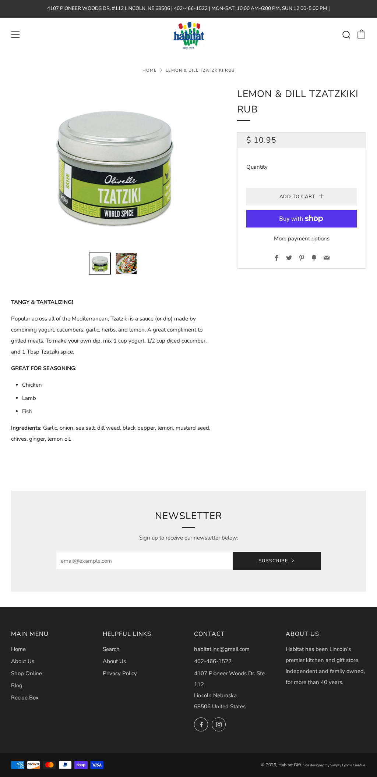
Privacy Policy (120, 673)
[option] (113, 165)
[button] (100, 264)
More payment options (302, 238)
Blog (16, 685)
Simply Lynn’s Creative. (348, 765)
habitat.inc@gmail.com (222, 649)
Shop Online (26, 673)
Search (111, 649)
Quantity (257, 167)
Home (149, 70)
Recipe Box (25, 697)
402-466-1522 (213, 661)
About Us (22, 661)
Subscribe (273, 561)
